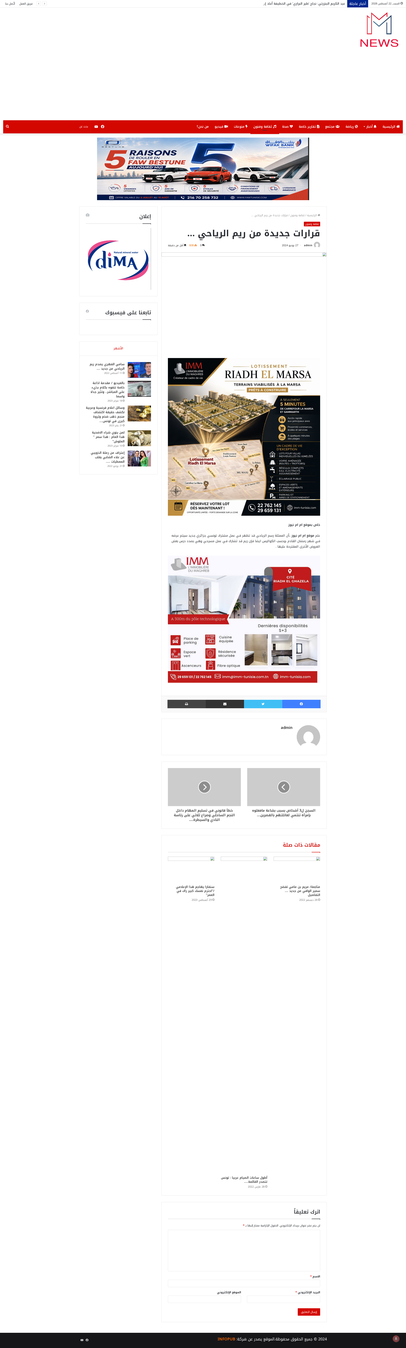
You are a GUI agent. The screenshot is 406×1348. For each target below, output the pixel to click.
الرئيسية (389, 127)
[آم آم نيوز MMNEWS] (379, 31)
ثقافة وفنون (263, 127)
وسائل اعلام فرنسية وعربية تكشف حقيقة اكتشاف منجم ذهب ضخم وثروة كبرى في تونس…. (105, 414)
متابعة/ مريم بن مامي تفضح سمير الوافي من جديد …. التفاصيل (300, 891)
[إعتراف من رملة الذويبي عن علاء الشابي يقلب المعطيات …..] (139, 458)
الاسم (315, 1276)
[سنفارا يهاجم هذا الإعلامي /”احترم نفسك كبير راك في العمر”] (191, 870)
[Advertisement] (203, 88)
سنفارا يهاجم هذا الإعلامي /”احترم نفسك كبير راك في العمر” (195, 891)
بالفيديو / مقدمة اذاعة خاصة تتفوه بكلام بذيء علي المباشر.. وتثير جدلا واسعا (108, 389)
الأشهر (118, 348)
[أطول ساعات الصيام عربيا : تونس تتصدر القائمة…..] (244, 1015)
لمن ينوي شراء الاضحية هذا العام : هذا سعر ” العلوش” (108, 437)
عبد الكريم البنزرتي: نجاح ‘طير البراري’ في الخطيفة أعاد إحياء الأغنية (297, 4)
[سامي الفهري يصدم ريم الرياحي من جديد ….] (139, 370)
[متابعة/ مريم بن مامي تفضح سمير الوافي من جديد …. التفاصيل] (297, 870)
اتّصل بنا (10, 3)
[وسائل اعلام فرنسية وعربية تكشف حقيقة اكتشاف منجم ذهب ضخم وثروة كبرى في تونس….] (139, 413)
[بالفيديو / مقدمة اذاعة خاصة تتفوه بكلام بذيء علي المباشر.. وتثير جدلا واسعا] (139, 389)
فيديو (219, 127)
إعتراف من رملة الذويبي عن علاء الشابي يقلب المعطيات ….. (108, 457)
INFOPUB (226, 1339)
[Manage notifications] (396, 1338)
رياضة (350, 127)
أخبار (370, 127)
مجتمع (330, 127)
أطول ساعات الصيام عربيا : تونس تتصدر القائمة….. (244, 1180)
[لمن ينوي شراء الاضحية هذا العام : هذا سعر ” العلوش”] (139, 438)
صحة (286, 127)
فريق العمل (26, 3)
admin (308, 245)
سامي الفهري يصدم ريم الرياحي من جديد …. (107, 366)
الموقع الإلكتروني (229, 1292)
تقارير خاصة (308, 127)
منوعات (240, 127)
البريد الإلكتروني (307, 1292)
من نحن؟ (203, 127)
